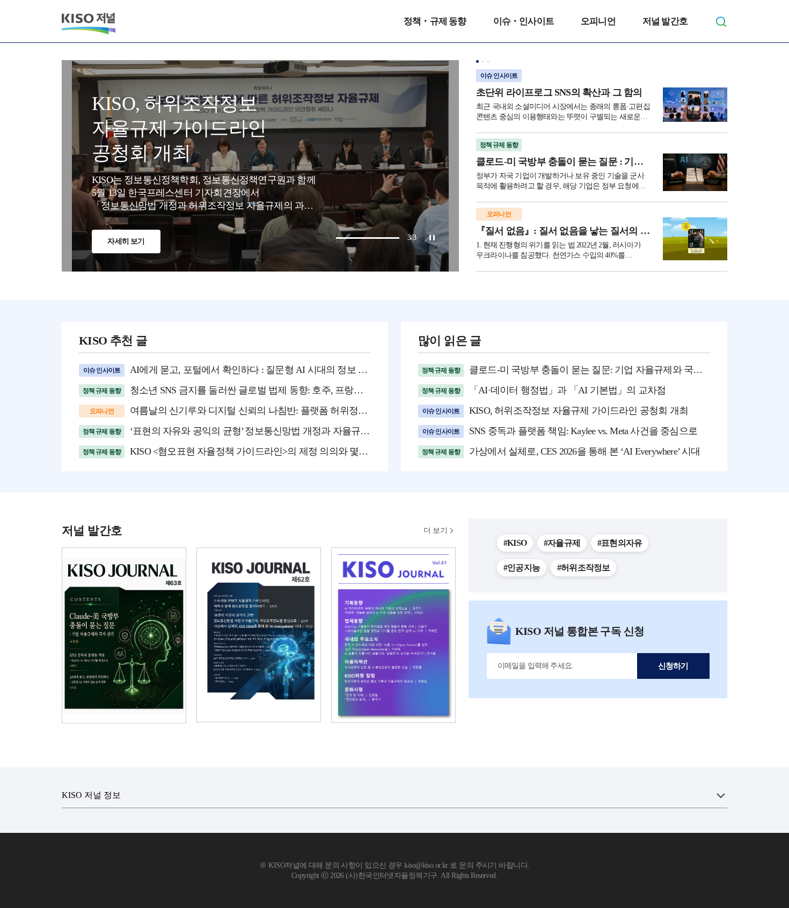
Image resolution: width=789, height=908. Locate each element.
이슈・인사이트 (523, 21)
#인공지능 (521, 567)
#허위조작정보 (583, 567)
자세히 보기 (125, 241)
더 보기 (435, 530)
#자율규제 (562, 542)
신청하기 (673, 666)
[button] (477, 61)
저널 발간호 (665, 21)
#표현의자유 (619, 542)
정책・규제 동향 (435, 21)
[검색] (720, 21)
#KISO (515, 542)
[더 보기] (720, 795)
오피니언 (598, 21)
